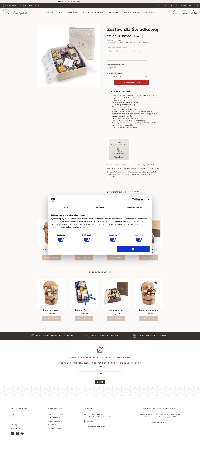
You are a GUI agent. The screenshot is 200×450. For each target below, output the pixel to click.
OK (133, 249)
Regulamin (52, 425)
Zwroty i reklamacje (55, 421)
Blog (166, 5)
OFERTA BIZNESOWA (131, 12)
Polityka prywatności (55, 428)
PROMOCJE (149, 12)
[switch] (87, 240)
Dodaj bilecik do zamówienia (117, 48)
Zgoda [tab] (65, 207)
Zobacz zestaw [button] (83, 257)
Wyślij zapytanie (159, 422)
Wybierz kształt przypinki (115, 73)
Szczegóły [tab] (100, 207)
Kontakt (174, 5)
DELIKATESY (113, 12)
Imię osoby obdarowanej (115, 64)
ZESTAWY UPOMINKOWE (92, 12)
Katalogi (183, 5)
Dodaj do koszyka (131, 82)
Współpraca (193, 5)
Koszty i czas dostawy (55, 414)
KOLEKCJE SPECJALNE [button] (68, 12)
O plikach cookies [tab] (134, 207)
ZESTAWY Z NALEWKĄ (119, 193)
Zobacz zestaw (51, 257)
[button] (22, 433)
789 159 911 (90, 421)
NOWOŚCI (50, 12)
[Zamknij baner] (149, 200)
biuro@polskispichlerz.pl (96, 426)
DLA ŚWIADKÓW (118, 191)
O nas (160, 5)
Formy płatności (54, 418)
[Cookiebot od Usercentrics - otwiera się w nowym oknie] (133, 199)
